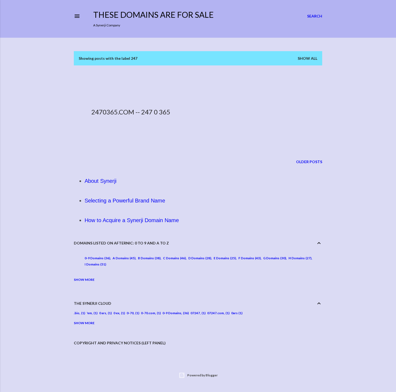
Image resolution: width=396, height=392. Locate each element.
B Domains (148, 258)
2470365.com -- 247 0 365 (130, 112)
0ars (234, 313)
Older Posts (309, 161)
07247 (195, 313)
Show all (307, 58)
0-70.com (148, 313)
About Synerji (100, 181)
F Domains (249, 258)
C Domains (174, 258)
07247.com (215, 313)
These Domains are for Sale (153, 14)
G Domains (274, 258)
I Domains (95, 264)
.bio (76, 313)
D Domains (199, 258)
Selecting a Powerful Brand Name (125, 201)
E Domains (224, 258)
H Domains (299, 258)
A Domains (123, 258)
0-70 (130, 313)
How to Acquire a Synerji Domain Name (132, 220)
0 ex (116, 313)
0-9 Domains (97, 258)
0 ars (102, 313)
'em (89, 313)
